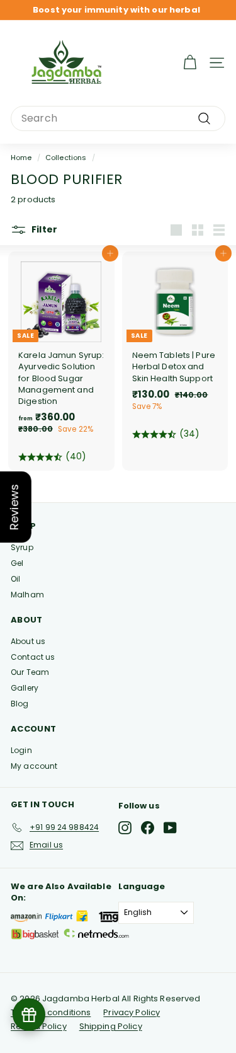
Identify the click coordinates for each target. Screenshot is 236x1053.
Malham (27, 594)
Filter (43, 229)
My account (34, 766)
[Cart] (190, 62)
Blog (20, 703)
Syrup (22, 547)
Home (21, 157)
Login (21, 750)
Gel (17, 563)
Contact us (33, 657)
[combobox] (118, 118)
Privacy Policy (131, 1012)
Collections (65, 157)
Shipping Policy (110, 1026)
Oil (15, 578)
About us (28, 641)
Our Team (30, 672)
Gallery (24, 687)
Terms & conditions (51, 1012)
